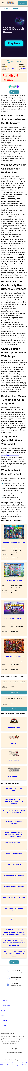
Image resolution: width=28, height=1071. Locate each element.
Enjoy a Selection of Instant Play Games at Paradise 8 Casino (14, 834)
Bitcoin (14, 919)
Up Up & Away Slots (14, 581)
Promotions (6, 1008)
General (5, 1000)
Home (6, 9)
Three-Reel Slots (14, 864)
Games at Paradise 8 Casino (14, 822)
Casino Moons (14, 727)
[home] (11, 4)
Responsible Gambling (25, 1063)
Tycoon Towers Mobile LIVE (14, 790)
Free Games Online (14, 854)
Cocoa (14, 743)
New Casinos (6, 1005)
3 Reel (5, 1023)
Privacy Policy (8, 1063)
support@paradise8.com (10, 455)
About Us (13, 1063)
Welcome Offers (2, 1063)
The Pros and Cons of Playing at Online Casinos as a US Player (14, 943)
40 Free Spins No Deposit (14, 886)
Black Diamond (14, 776)
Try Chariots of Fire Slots (14, 844)
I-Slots (5, 1018)
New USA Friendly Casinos (14, 897)
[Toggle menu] (2, 3)
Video (4, 1025)
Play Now (22, 3)
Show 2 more (4, 1010)
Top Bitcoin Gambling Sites (14, 909)
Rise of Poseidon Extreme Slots (14, 544)
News (2, 998)
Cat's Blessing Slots (22, 68)
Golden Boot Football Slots (14, 620)
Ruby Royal (14, 760)
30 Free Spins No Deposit (14, 875)
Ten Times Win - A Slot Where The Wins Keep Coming (14, 802)
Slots (4, 1003)
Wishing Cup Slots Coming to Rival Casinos (14, 811)
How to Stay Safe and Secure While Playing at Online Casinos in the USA (14, 932)
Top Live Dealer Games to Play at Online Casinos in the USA (14, 954)
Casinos (3, 993)
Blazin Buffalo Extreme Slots (14, 658)
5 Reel (5, 1020)
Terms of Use (18, 1064)
